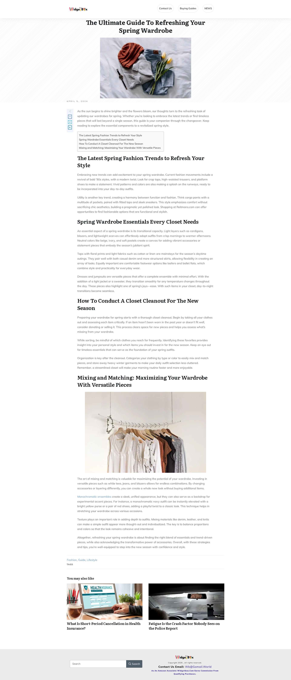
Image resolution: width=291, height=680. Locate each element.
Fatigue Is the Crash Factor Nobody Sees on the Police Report (186, 609)
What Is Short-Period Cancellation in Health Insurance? (104, 609)
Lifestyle (92, 560)
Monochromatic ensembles (94, 496)
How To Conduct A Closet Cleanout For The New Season (111, 143)
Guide (81, 560)
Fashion (72, 560)
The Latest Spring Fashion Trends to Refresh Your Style (110, 135)
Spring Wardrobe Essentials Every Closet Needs (106, 139)
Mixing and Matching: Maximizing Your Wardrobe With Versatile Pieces (120, 147)
